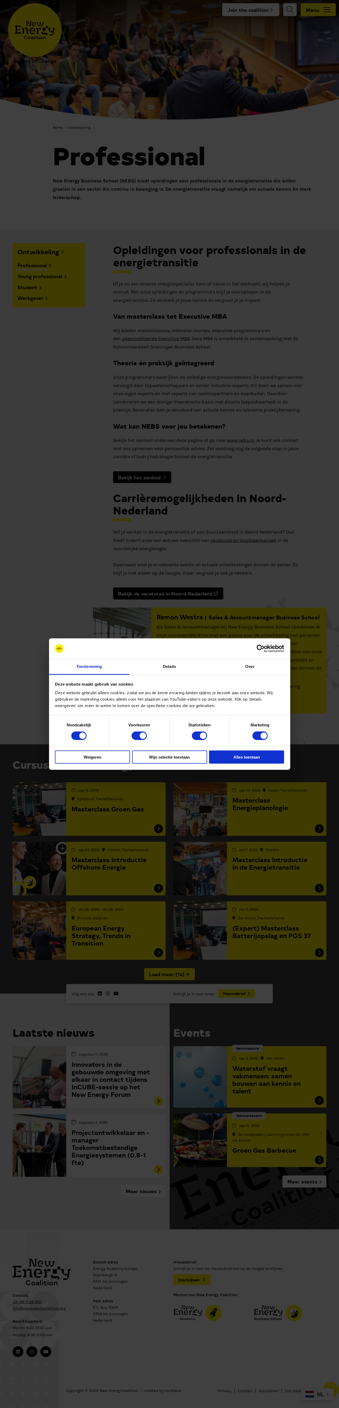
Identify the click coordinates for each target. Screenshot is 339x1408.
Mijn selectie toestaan (169, 757)
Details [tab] (169, 666)
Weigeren (92, 757)
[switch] (139, 735)
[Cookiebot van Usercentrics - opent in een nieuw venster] (260, 649)
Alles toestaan (246, 757)
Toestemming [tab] (89, 666)
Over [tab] (249, 666)
